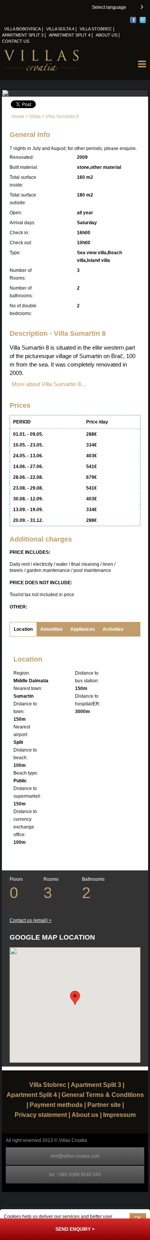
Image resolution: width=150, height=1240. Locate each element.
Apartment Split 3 (22, 35)
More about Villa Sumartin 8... (48, 384)
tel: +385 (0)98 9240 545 (75, 1174)
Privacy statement (41, 1115)
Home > (20, 116)
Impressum (119, 1115)
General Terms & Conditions (103, 1095)
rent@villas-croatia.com (75, 1156)
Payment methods (56, 1105)
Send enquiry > (75, 1229)
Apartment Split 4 (69, 35)
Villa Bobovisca (22, 29)
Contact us (15, 41)
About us (106, 35)
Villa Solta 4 (60, 29)
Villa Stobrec (96, 29)
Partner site (104, 1105)
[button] (117, 7)
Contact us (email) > (31, 920)
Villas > (37, 116)
